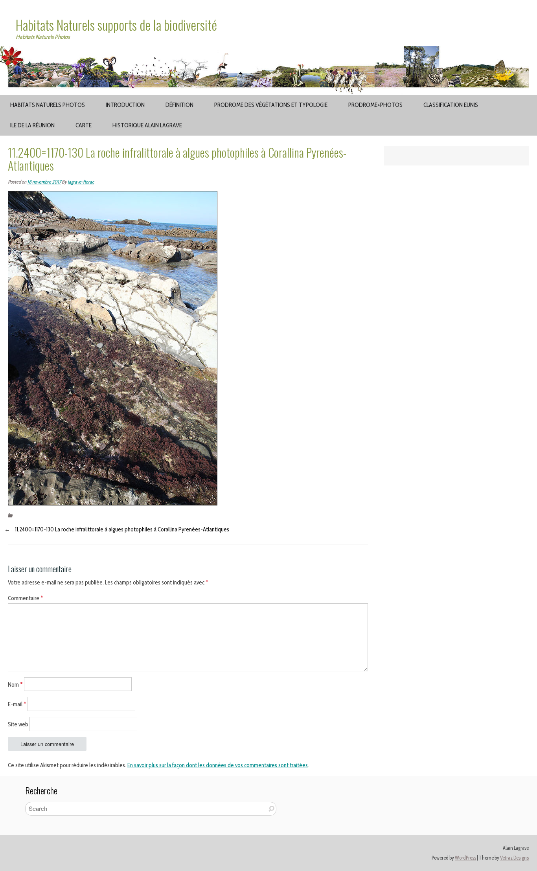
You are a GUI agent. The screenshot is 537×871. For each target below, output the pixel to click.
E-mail (17, 704)
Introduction (125, 104)
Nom (15, 684)
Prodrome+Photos (375, 104)
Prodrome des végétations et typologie (270, 104)
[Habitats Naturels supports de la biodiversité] (268, 50)
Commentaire (25, 598)
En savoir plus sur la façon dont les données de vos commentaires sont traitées (217, 765)
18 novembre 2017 (44, 182)
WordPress (465, 858)
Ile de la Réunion (32, 125)
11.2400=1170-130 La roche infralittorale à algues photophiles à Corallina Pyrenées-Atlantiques (122, 529)
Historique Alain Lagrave (147, 125)
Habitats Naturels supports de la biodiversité (116, 25)
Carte (83, 125)
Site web (18, 724)
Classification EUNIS (450, 104)
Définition (179, 104)
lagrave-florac (81, 182)
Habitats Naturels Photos (47, 104)
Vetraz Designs (514, 858)
